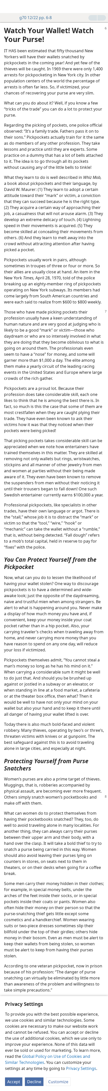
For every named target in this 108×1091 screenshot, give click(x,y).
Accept (13, 1081)
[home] (7, 6)
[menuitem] (7, 6)
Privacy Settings (81, 1068)
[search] (102, 7)
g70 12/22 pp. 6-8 (35, 17)
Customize (58, 1081)
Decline (34, 1081)
